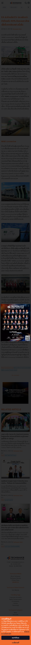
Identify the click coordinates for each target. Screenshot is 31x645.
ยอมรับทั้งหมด (15, 637)
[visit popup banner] (15, 322)
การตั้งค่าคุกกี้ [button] (15, 642)
